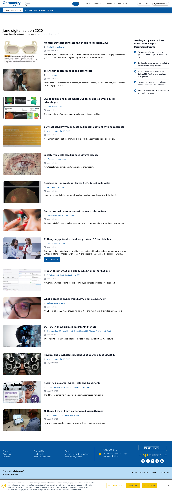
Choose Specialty (11, 10)
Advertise (7, 451)
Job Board (38, 454)
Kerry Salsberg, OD (54, 106)
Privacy (68, 451)
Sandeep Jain (52, 75)
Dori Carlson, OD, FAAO (56, 303)
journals (12, 34)
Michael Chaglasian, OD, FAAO (78, 387)
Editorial (6, 456)
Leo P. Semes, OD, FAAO (56, 187)
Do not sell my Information (77, 454)
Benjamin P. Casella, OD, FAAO (58, 131)
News (88, 4)
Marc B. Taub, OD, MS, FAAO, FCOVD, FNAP (63, 415)
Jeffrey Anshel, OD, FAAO (56, 159)
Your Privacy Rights (73, 456)
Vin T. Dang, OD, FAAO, (55, 275)
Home (5, 34)
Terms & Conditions (42, 456)
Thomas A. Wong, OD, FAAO (100, 331)
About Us (7, 454)
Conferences (108, 4)
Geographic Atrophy (41, 10)
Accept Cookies (150, 485)
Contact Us (39, 451)
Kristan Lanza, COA (72, 275)
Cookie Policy (77, 489)
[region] (86, 485)
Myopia (51, 10)
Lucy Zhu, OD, (67, 331)
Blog (119, 4)
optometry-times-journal (26, 34)
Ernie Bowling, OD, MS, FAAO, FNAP (60, 215)
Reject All (133, 485)
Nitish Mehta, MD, (81, 331)
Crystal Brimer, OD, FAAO (56, 243)
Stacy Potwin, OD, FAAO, (56, 387)
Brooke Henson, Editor (55, 47)
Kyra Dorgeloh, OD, (54, 331)
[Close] (168, 485)
